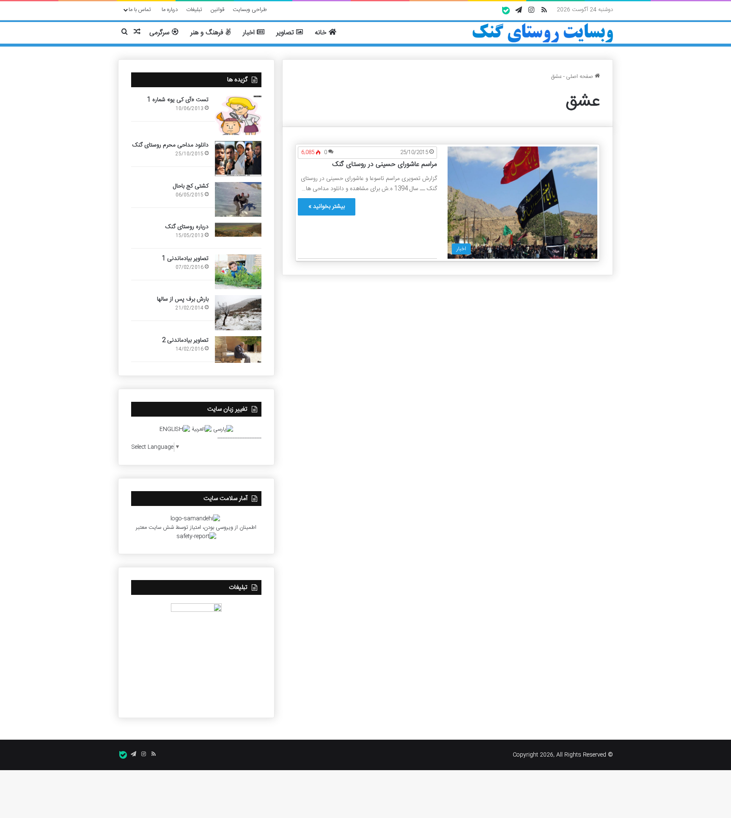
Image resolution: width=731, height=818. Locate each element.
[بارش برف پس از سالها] (238, 312)
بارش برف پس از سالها (183, 299)
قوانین (217, 9)
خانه (322, 33)
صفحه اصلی (580, 76)
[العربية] (202, 429)
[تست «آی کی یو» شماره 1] (238, 115)
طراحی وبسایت (250, 9)
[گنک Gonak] (542, 33)
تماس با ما (140, 9)
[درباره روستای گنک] (238, 230)
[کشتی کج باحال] (238, 199)
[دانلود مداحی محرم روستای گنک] (238, 158)
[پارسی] (223, 429)
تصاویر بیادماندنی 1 (185, 259)
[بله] (506, 10)
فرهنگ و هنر (207, 33)
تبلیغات (194, 9)
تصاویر (286, 33)
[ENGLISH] (174, 429)
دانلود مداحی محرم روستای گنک (170, 145)
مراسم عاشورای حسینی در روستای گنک (384, 164)
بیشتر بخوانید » (326, 207)
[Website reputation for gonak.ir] (196, 536)
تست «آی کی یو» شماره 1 (178, 100)
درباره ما (170, 9)
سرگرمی (160, 33)
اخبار (250, 33)
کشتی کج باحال (191, 186)
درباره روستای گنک (187, 227)
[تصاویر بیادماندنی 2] (238, 349)
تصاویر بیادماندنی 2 (185, 340)
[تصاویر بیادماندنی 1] (238, 272)
